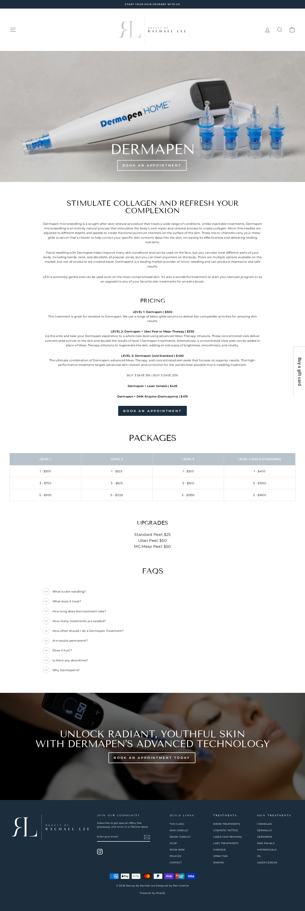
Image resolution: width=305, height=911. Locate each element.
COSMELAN (264, 823)
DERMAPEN (264, 836)
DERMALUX (264, 830)
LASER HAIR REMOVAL (227, 836)
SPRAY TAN (220, 856)
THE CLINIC (177, 823)
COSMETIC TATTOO (225, 830)
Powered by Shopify (152, 893)
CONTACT (176, 862)
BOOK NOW (177, 849)
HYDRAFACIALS (267, 849)
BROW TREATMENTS (226, 823)
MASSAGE (219, 849)
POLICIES (175, 856)
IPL (259, 856)
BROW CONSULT (180, 836)
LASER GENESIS (267, 862)
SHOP (173, 843)
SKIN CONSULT (179, 830)
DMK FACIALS (265, 843)
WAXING (218, 862)
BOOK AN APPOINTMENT (152, 411)
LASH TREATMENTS (225, 843)
